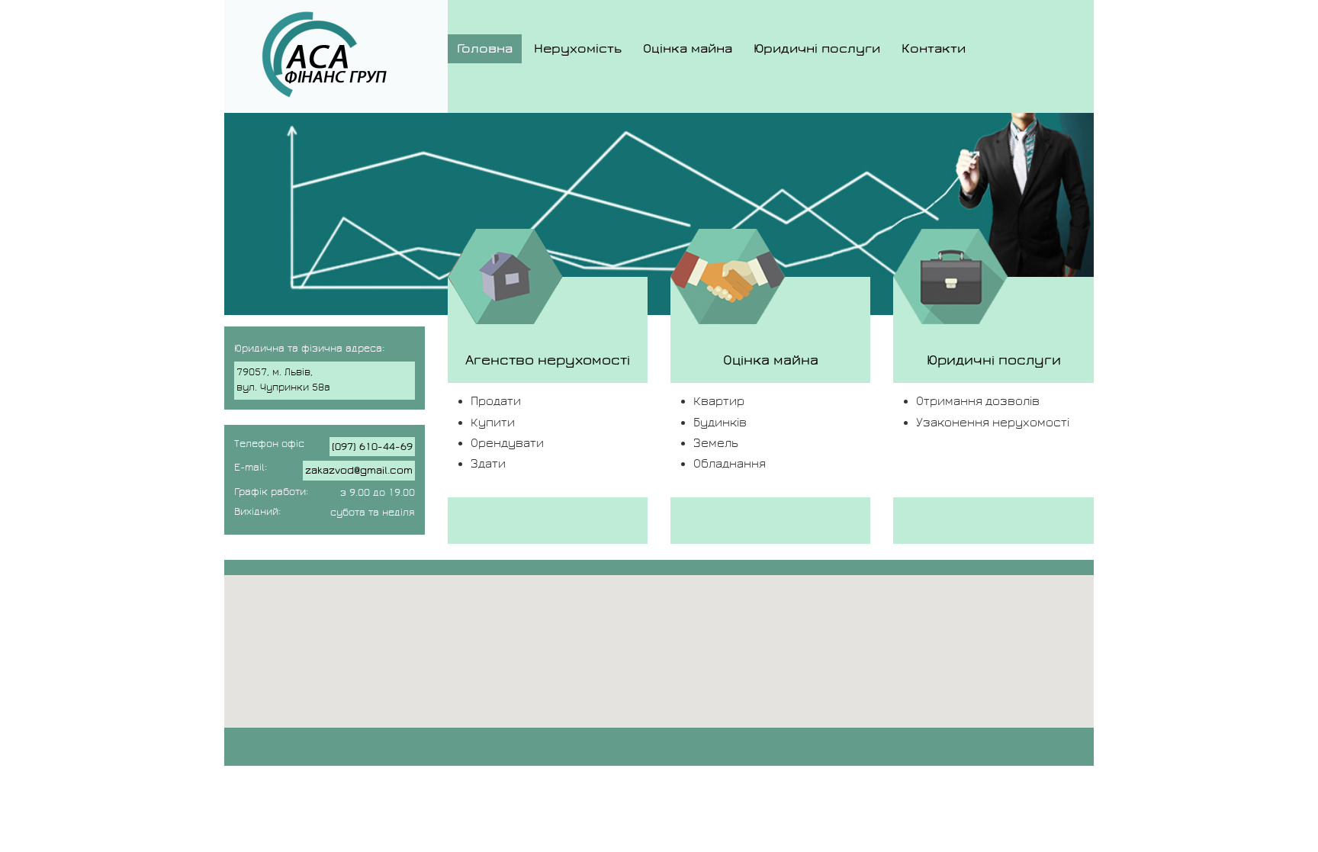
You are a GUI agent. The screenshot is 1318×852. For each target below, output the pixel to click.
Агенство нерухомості (547, 360)
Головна (485, 48)
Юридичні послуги (817, 48)
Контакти (934, 48)
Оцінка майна (687, 48)
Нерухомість (578, 48)
